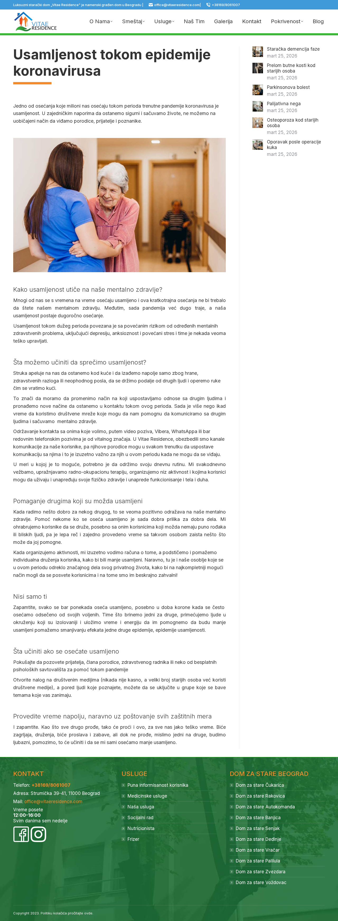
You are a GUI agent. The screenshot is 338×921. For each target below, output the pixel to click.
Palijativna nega (284, 103)
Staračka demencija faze (293, 49)
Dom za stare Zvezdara (260, 871)
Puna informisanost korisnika (158, 785)
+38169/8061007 (226, 5)
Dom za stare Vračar (258, 850)
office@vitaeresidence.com (177, 5)
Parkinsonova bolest (288, 87)
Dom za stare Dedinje (258, 839)
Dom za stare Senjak (258, 828)
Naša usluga (141, 806)
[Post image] (257, 51)
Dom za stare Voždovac (261, 882)
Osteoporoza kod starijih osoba (292, 122)
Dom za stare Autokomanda (265, 806)
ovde (88, 913)
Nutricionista (141, 828)
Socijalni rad (140, 817)
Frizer (133, 839)
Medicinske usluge (147, 796)
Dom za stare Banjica (258, 817)
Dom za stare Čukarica (260, 785)
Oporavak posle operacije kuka (294, 144)
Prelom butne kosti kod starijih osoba (291, 68)
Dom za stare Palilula (258, 861)
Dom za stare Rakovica (260, 796)
